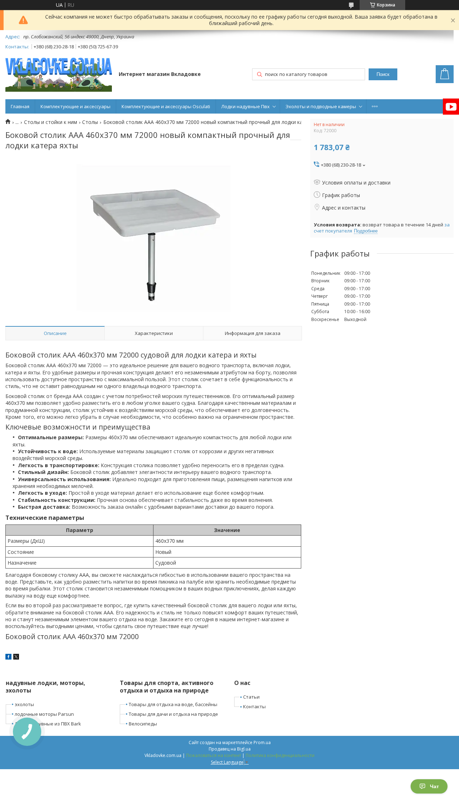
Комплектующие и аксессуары (75, 106)
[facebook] (8, 657)
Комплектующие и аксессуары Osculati (166, 106)
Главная (20, 106)
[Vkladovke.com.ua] (58, 74)
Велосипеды (143, 723)
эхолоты (24, 704)
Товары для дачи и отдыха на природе (173, 714)
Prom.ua (262, 742)
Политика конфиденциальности (280, 755)
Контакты (254, 706)
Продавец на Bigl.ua (230, 749)
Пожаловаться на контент (213, 755)
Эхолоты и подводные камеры (320, 106)
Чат (434, 786)
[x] (16, 657)
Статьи (251, 697)
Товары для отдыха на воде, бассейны (173, 704)
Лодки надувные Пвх (245, 106)
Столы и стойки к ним (50, 122)
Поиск (383, 74)
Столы (90, 122)
